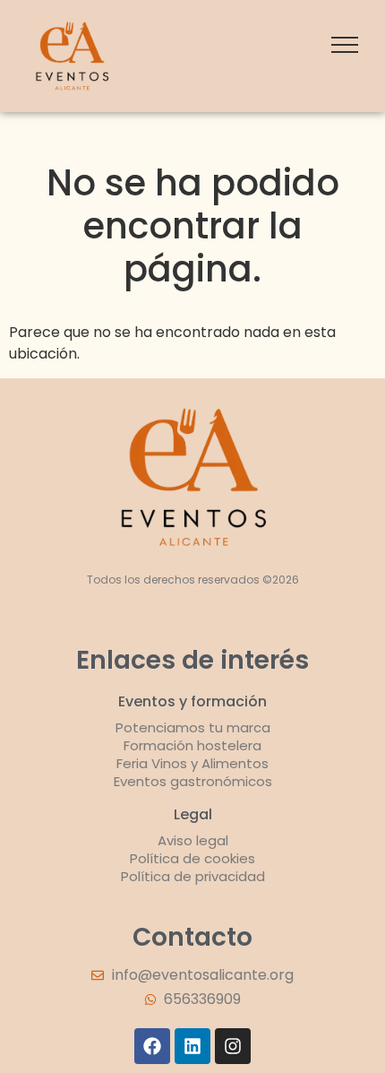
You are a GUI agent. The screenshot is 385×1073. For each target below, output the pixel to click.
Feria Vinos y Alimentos (192, 763)
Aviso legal (193, 840)
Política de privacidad (193, 876)
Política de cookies (192, 858)
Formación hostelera (192, 745)
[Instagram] (233, 1046)
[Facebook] (152, 1046)
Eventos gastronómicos (193, 781)
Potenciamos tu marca (193, 727)
